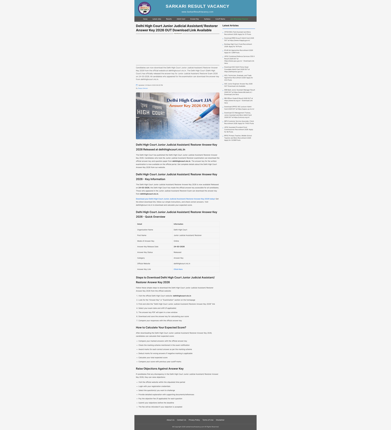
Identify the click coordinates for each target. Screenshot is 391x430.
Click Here (178, 269)
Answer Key (194, 19)
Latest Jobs (157, 19)
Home (145, 19)
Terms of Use (207, 420)
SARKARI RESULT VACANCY (197, 6)
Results (169, 19)
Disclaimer (220, 420)
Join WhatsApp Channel (239, 19)
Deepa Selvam (143, 88)
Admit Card (181, 19)
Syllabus (207, 19)
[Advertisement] (177, 49)
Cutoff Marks (220, 19)
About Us (170, 420)
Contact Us (181, 420)
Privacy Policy (194, 420)
